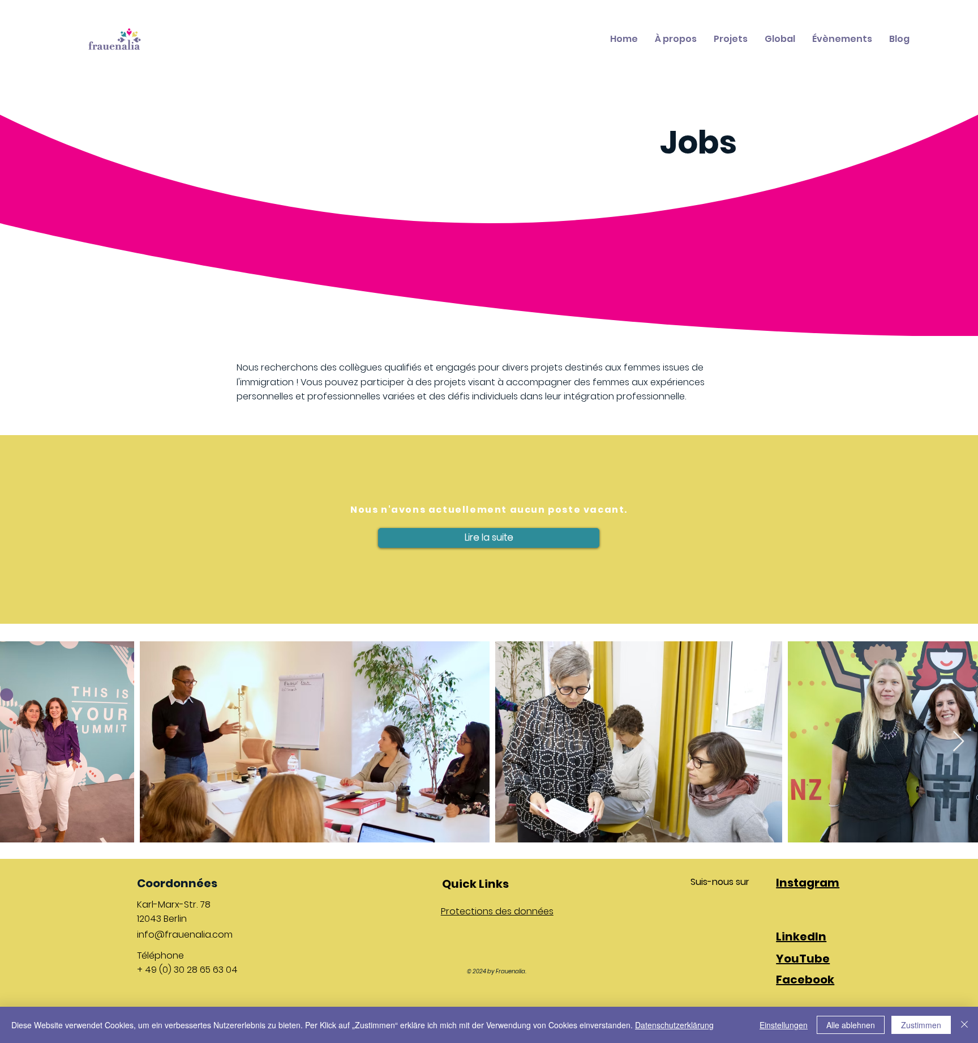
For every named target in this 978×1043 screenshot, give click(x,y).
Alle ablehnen (850, 1025)
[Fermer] (964, 1025)
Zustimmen (921, 1025)
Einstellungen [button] (784, 1025)
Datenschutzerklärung (674, 1025)
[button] (488, 538)
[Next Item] (958, 742)
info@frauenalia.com (185, 934)
